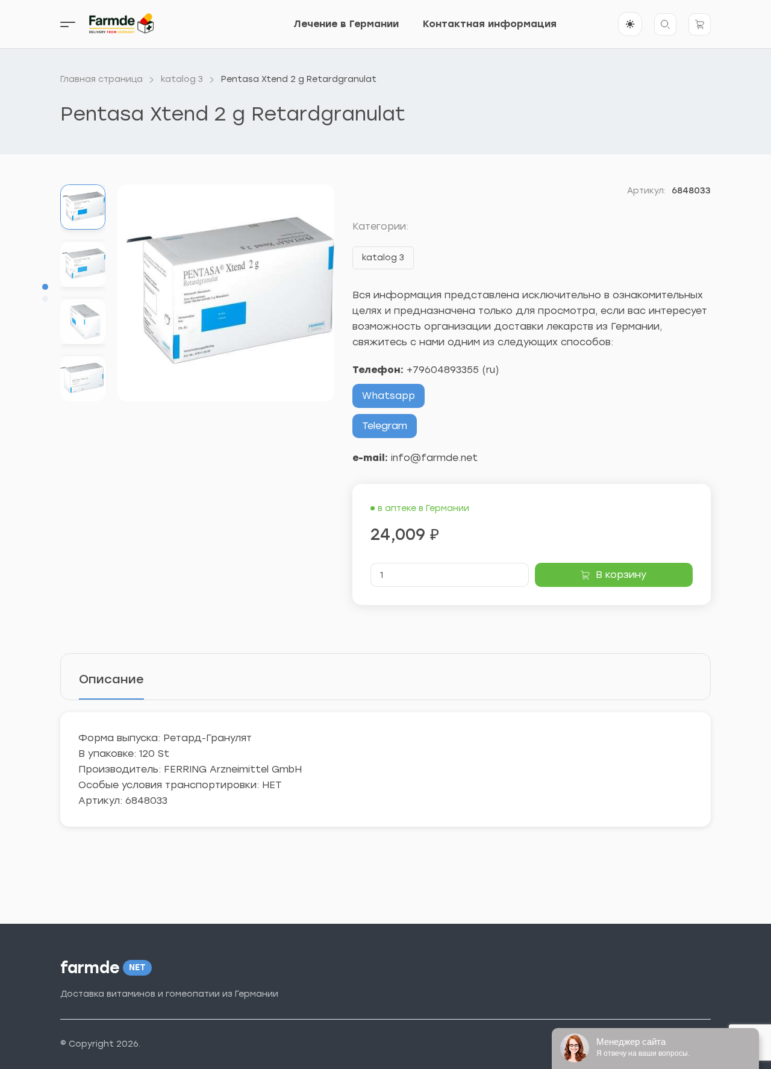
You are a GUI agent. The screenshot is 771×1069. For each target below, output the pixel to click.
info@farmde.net (434, 457)
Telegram (384, 425)
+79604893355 (443, 369)
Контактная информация (490, 24)
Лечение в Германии (346, 24)
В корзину (621, 574)
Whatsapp (388, 395)
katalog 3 (383, 257)
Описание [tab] (111, 679)
